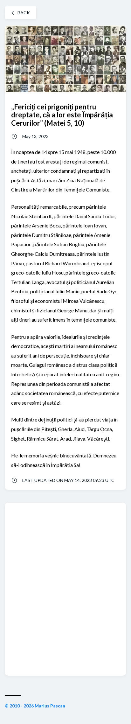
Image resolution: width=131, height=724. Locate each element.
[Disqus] (65, 588)
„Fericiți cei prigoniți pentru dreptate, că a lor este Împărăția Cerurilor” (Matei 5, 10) (62, 114)
